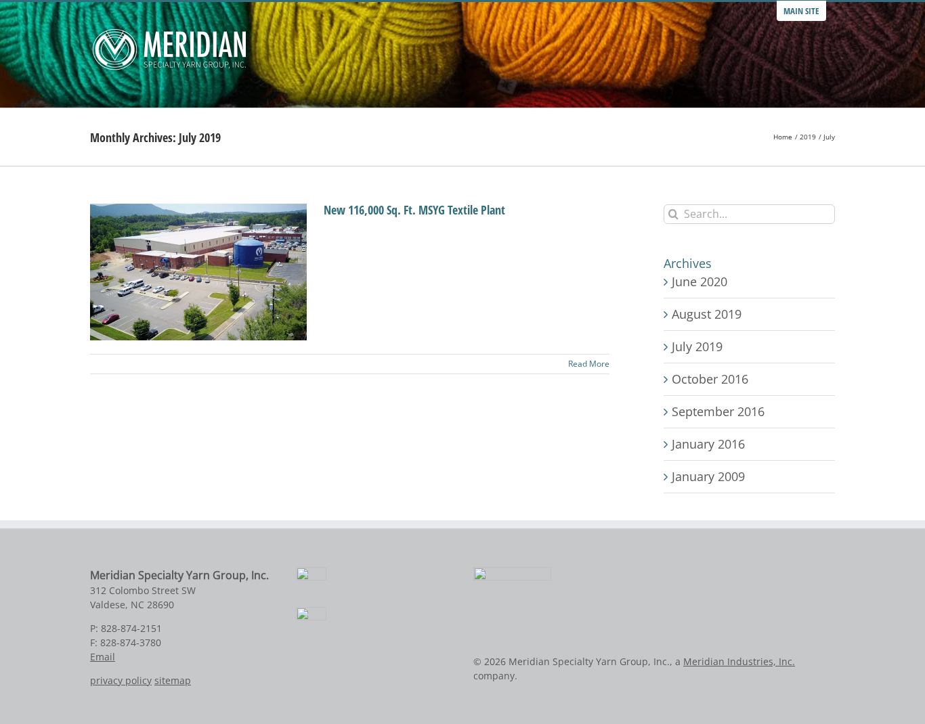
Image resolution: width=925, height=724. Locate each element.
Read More (588, 363)
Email (102, 656)
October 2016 (710, 379)
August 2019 (706, 314)
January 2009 (708, 476)
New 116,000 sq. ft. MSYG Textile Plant (414, 210)
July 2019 (697, 346)
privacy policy (121, 680)
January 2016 (708, 444)
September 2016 (718, 411)
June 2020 (699, 281)
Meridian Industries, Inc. (739, 661)
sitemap (172, 680)
